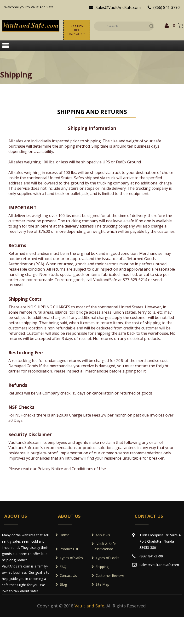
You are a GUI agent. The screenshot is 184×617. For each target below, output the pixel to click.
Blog (63, 584)
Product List (69, 549)
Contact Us (68, 575)
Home (64, 535)
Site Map (102, 584)
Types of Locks (107, 558)
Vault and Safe (89, 606)
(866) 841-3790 (164, 7)
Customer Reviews (110, 575)
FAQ (63, 566)
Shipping (102, 566)
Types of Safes (71, 558)
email (18, 285)
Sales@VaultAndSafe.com (115, 7)
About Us (103, 535)
